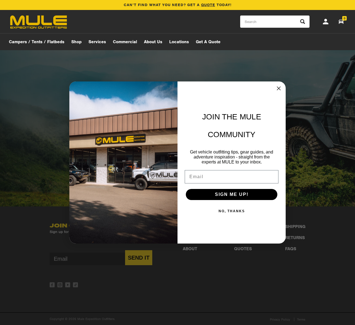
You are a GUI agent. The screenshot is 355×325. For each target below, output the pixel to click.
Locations (179, 42)
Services (97, 42)
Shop (76, 42)
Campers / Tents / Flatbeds (36, 42)
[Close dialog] (279, 88)
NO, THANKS (232, 211)
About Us (153, 42)
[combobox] (275, 21)
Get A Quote (208, 42)
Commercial (125, 42)
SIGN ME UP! (231, 194)
